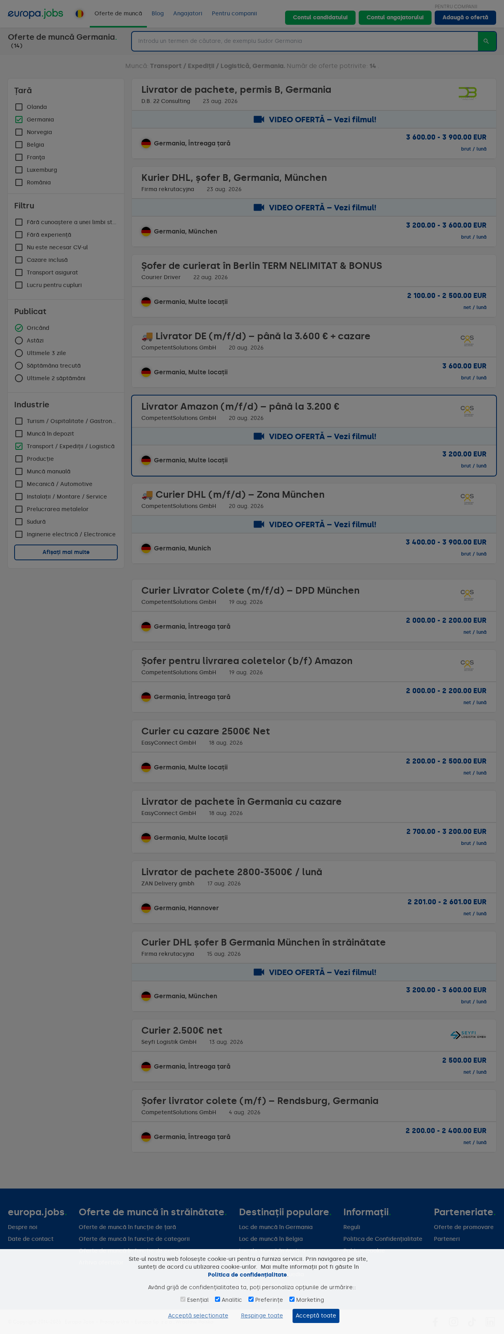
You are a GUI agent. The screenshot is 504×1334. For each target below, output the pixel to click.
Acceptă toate (316, 1315)
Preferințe (269, 1300)
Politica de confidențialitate (247, 1274)
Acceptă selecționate (198, 1315)
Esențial (198, 1300)
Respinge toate (262, 1315)
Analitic (232, 1300)
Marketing (310, 1300)
